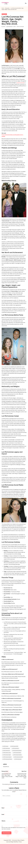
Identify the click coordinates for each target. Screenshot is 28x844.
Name (3, 807)
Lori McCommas (5, 746)
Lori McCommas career (6, 752)
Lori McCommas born (6, 750)
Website (3, 820)
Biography (4, 14)
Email (3, 814)
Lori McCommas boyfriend (16, 750)
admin (5, 764)
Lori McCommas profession (7, 759)
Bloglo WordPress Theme (16, 841)
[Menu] (25, 3)
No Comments (21, 26)
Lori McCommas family (17, 752)
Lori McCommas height (6, 754)
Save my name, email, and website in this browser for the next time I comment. (13, 828)
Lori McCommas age (6, 748)
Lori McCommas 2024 (14, 746)
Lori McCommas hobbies (17, 754)
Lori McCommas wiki (17, 759)
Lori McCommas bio (15, 748)
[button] (6, 766)
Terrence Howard (20, 82)
